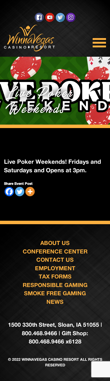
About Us (55, 243)
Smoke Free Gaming (55, 293)
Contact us (55, 259)
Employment (55, 268)
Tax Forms (55, 276)
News (55, 301)
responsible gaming (55, 285)
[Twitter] (19, 191)
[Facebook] (9, 191)
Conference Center (55, 251)
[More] (30, 191)
